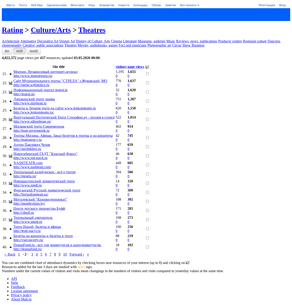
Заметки (170, 5)
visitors (121, 67)
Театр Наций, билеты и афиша (37, 227)
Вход (282, 5)
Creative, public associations (43, 45)
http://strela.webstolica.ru (31, 85)
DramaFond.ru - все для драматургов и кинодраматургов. (57, 245)
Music (170, 41)
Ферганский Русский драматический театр (46, 190)
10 (65, 254)
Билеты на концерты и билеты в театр (43, 236)
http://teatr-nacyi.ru (27, 231)
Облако (156, 5)
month (34, 50)
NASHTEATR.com (27, 163)
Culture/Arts (51, 30)
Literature (130, 41)
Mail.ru (10, 5)
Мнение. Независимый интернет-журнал (45, 72)
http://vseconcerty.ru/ (28, 240)
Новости (123, 5)
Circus (176, 45)
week (19, 50)
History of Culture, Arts (93, 41)
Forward (77, 254)
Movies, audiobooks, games (98, 45)
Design (64, 41)
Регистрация (267, 5)
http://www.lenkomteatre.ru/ (33, 112)
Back (10, 254)
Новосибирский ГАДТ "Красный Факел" (45, 154)
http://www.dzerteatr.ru (30, 103)
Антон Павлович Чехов (31, 145)
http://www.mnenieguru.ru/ (32, 76)
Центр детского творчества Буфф (39, 208)
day (7, 50)
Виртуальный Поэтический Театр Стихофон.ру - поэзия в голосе (64, 117)
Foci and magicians (132, 45)
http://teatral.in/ (24, 94)
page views (136, 67)
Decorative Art (47, 41)
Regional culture (255, 41)
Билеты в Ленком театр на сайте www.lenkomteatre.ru (54, 108)
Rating (12, 30)
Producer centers (230, 41)
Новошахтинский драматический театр (44, 181)
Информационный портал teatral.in (40, 90)
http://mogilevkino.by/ (29, 203)
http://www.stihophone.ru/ (32, 121)
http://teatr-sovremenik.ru (31, 130)
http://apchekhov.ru (27, 149)
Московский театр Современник (38, 126)
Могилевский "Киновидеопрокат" (40, 199)
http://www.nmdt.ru (27, 185)
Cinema (116, 41)
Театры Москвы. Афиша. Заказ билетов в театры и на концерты (63, 135)
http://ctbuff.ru (23, 213)
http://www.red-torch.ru (30, 158)
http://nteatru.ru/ (24, 176)
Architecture (11, 41)
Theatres (91, 30)
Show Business (193, 45)
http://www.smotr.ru (27, 222)
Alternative (28, 41)
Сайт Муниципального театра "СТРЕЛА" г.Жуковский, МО (60, 81)
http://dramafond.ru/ (27, 249)
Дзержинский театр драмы (34, 99)
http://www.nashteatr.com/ (32, 167)
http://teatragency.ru (27, 140)
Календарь (140, 5)
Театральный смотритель (32, 218)
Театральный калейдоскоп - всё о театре (44, 172)
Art (72, 41)
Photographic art (159, 45)
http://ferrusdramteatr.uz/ (30, 194)
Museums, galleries (151, 41)
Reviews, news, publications (196, 41)
